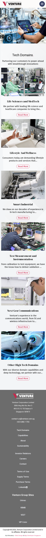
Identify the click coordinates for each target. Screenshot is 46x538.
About (23, 441)
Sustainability (23, 446)
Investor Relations (23, 453)
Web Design (19, 535)
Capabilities (23, 435)
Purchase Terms (23, 482)
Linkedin (22, 487)
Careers (23, 459)
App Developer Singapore (33, 535)
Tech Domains (23, 430)
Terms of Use (23, 471)
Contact (23, 464)
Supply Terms (23, 477)
